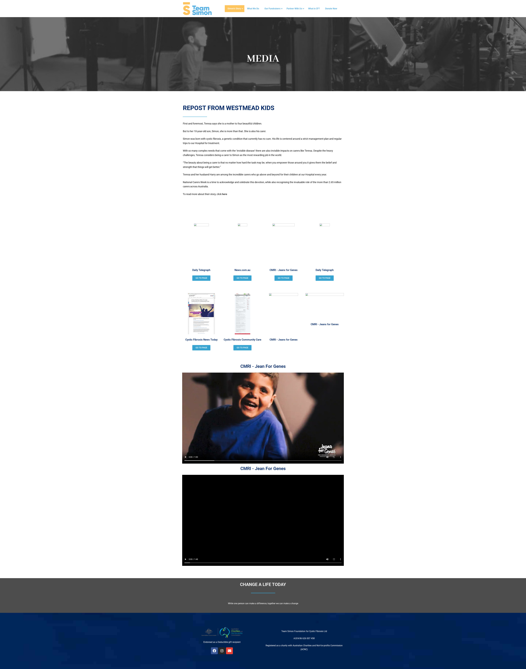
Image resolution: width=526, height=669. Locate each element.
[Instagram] (221, 650)
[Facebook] (214, 650)
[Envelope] (229, 650)
